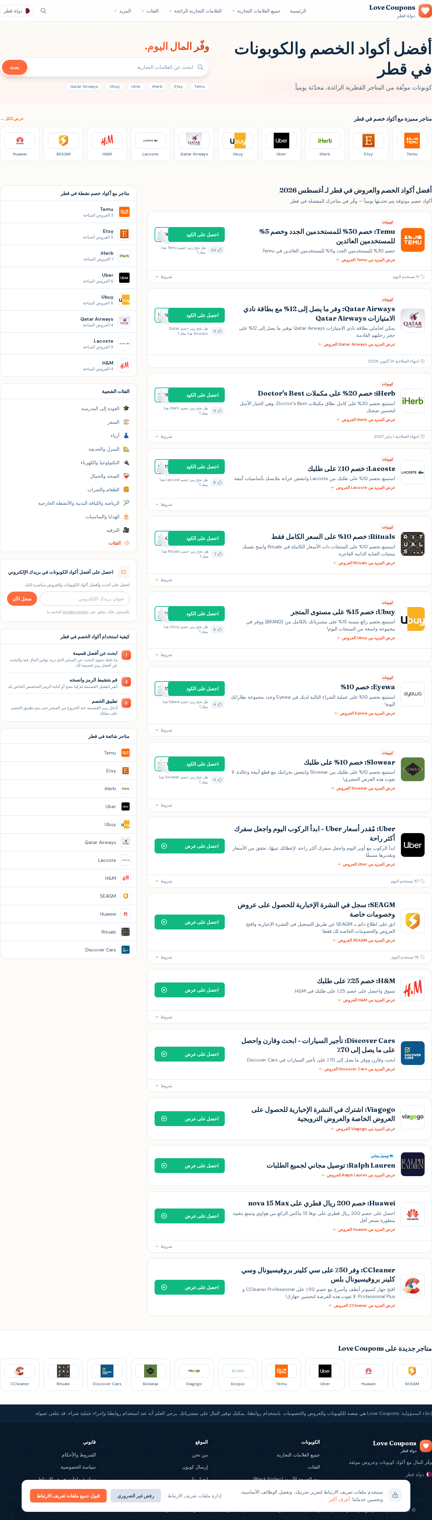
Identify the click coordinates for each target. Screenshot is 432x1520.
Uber (136, 86)
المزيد (125, 11)
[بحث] (43, 11)
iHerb (157, 86)
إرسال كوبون (195, 1467)
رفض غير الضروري (135, 1496)
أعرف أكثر (339, 1499)
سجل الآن (22, 599)
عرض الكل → (12, 118)
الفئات (152, 11)
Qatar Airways (84, 86)
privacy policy (75, 611)
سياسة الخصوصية (78, 1467)
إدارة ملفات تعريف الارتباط (194, 1496)
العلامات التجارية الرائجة (198, 11)
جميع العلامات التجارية (258, 11)
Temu (199, 86)
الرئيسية (298, 11)
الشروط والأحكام (79, 1455)
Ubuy (115, 86)
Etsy (178, 86)
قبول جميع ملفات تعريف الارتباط (68, 1496)
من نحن (200, 1455)
